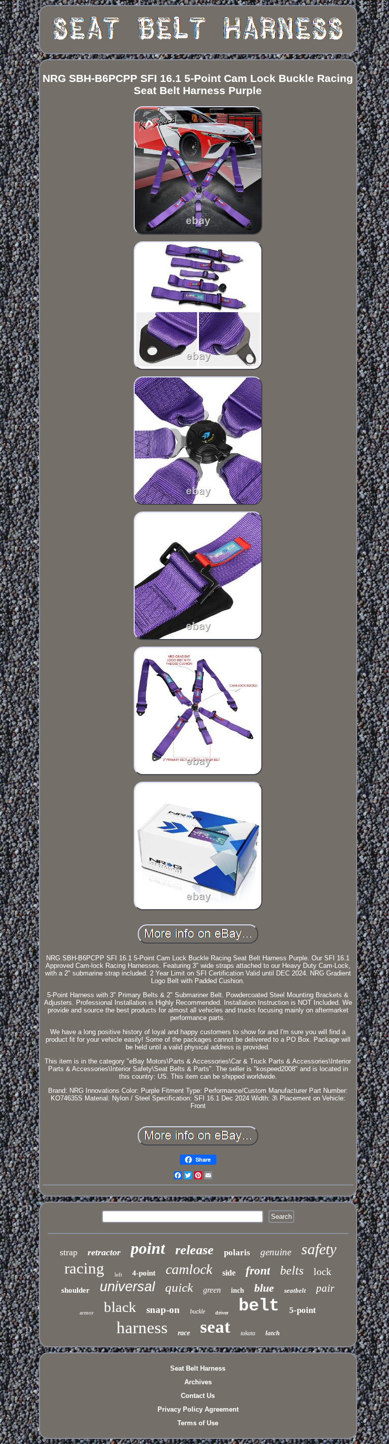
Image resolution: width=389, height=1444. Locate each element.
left (118, 1274)
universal (127, 1286)
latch (272, 1333)
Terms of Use (197, 1423)
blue (264, 1288)
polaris (237, 1252)
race (184, 1333)
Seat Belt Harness (197, 1368)
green (212, 1290)
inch (237, 1290)
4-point (143, 1273)
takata (248, 1333)
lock (322, 1271)
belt (259, 1305)
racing (84, 1268)
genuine (275, 1252)
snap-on (163, 1309)
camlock (189, 1269)
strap (68, 1252)
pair (325, 1288)
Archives (198, 1382)
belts (291, 1270)
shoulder (75, 1290)
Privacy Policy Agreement (198, 1409)
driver (221, 1312)
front (258, 1270)
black (120, 1307)
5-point (302, 1310)
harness (142, 1328)
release (194, 1250)
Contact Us (198, 1395)
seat (215, 1327)
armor (87, 1312)
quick (179, 1287)
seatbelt (295, 1290)
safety (318, 1249)
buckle (197, 1311)
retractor (104, 1252)
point (148, 1248)
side (229, 1272)
